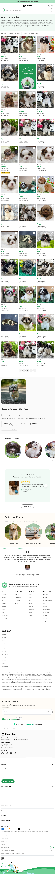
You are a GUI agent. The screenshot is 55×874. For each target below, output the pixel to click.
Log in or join (4, 790)
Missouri (31, 612)
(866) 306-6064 (8, 745)
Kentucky (4, 646)
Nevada (4, 606)
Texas (16, 603)
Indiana (30, 597)
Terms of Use (4, 838)
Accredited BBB (5, 847)
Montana (4, 603)
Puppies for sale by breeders (13, 728)
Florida (3, 640)
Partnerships (4, 802)
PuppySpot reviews (6, 805)
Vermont (44, 627)
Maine (43, 603)
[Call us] (49, 6)
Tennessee (4, 661)
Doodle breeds (13, 543)
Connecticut (45, 594)
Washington (5, 615)
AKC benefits (4, 796)
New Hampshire (46, 612)
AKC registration (5, 793)
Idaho (3, 600)
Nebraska (31, 615)
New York (44, 618)
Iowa (30, 600)
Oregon (3, 609)
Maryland (44, 606)
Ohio (30, 621)
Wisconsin (31, 627)
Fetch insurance (5, 799)
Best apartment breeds (33, 543)
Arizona (17, 594)
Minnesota (31, 609)
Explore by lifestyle (6, 774)
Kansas (30, 603)
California (4, 594)
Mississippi (4, 652)
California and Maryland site (8, 850)
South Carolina (5, 658)
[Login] (52, 6)
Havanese (13, 461)
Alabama (4, 634)
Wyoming (4, 618)
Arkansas (4, 637)
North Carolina (5, 655)
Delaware (44, 597)
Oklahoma (17, 600)
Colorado (4, 597)
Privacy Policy (4, 841)
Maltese (33, 461)
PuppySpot (4, 728)
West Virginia (5, 666)
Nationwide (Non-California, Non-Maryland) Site (12, 853)
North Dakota (32, 618)
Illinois (30, 594)
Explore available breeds (7, 771)
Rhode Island (45, 624)
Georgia (4, 643)
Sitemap (3, 844)
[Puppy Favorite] (16, 38)
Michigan (31, 606)
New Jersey (45, 615)
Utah (3, 612)
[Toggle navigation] (3, 6)
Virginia (3, 663)
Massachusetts (46, 609)
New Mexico (18, 597)
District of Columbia (47, 600)
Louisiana (4, 649)
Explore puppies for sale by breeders (10, 768)
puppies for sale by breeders (30, 586)
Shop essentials (5, 777)
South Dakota (32, 624)
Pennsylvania (45, 621)
